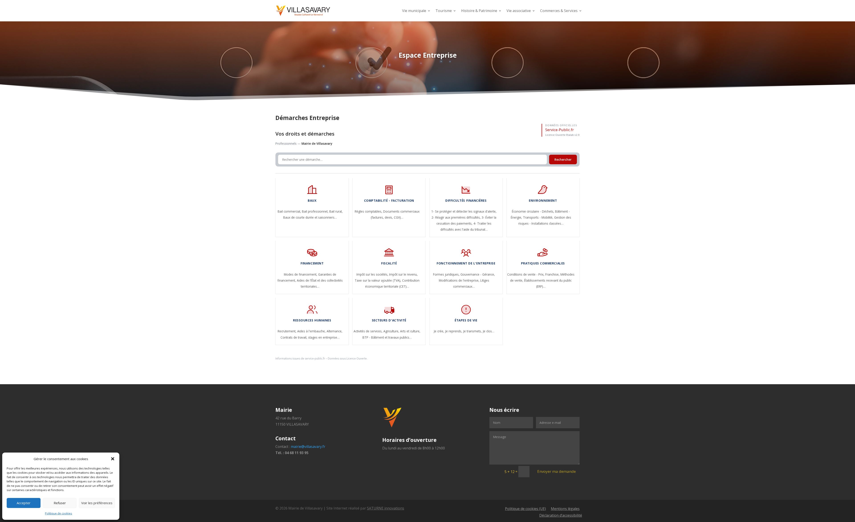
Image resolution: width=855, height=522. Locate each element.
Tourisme (444, 10)
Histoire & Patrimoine (479, 10)
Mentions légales (565, 509)
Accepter (24, 503)
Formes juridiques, (446, 274)
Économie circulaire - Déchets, (533, 211)
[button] (112, 459)
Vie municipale (414, 10)
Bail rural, (336, 211)
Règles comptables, (369, 211)
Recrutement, (287, 331)
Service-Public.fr (559, 129)
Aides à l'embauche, (312, 331)
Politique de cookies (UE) (525, 509)
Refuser (60, 503)
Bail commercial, (290, 211)
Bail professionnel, (315, 211)
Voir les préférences (96, 503)
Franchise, (552, 274)
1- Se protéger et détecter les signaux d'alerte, (464, 211)
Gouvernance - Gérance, (477, 274)
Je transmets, (473, 331)
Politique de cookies (58, 513)
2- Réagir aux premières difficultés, (457, 217)
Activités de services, (368, 331)
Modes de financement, (301, 274)
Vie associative (519, 10)
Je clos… (488, 331)
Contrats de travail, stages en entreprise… (310, 337)
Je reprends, (454, 331)
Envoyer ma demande (556, 471)
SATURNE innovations (385, 508)
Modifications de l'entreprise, (459, 280)
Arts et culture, (410, 331)
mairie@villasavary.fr (308, 446)
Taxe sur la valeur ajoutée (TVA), (378, 280)
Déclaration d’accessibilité (560, 516)
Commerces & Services (559, 10)
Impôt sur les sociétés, (372, 274)
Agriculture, (391, 331)
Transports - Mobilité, (538, 217)
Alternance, (334, 331)
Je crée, (439, 331)
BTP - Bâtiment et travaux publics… (387, 337)
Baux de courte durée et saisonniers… (310, 217)
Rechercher (563, 159)
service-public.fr (315, 358)
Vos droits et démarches (304, 133)
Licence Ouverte (356, 358)
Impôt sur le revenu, (403, 274)
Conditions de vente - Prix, (526, 274)
